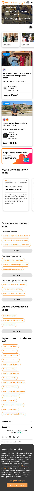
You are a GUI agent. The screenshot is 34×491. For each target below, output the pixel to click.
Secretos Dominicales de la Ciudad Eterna (15, 124)
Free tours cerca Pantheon (12, 289)
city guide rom (12, 134)
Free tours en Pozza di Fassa (13, 405)
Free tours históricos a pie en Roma (15, 240)
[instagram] (3, 437)
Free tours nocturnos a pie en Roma (15, 265)
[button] (11, 39)
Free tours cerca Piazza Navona (14, 284)
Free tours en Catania (10, 355)
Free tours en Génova (10, 360)
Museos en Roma (9, 325)
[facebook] (6, 437)
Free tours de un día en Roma (13, 260)
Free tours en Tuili (9, 400)
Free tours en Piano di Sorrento (14, 382)
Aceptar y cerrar (17, 485)
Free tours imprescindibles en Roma (15, 236)
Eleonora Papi (12, 86)
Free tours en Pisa (9, 369)
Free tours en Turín (9, 351)
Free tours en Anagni (10, 409)
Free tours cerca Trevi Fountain (14, 293)
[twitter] (14, 437)
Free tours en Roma (13, 8)
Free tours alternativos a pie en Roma (16, 245)
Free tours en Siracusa (11, 373)
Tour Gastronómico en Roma (13, 320)
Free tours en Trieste (10, 346)
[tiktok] (18, 437)
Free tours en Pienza (10, 387)
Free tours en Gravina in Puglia (13, 414)
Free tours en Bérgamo (11, 364)
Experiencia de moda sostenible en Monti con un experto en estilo (17, 75)
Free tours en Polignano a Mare (14, 391)
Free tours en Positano (11, 396)
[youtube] (10, 437)
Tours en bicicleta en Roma (12, 269)
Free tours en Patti (9, 378)
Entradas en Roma (9, 316)
